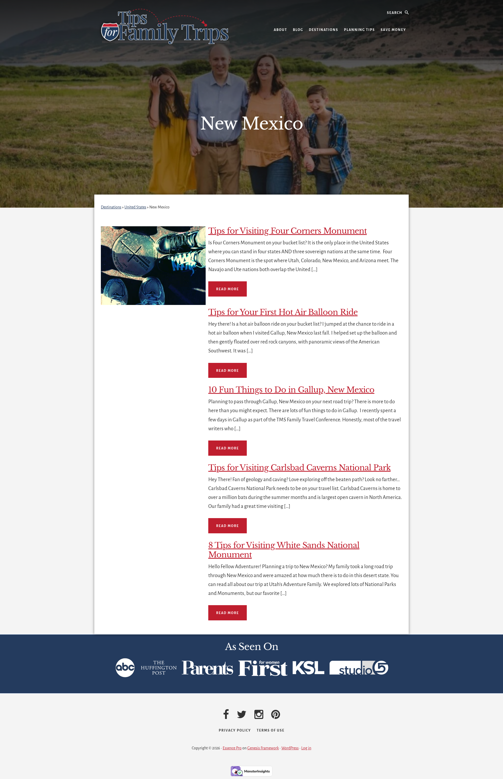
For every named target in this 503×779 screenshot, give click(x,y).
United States (135, 207)
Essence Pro (232, 748)
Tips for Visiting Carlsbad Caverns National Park (299, 467)
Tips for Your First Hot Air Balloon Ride (283, 312)
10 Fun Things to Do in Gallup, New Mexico (291, 390)
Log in (306, 748)
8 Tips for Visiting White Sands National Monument (283, 550)
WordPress (290, 748)
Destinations (111, 207)
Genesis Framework (263, 748)
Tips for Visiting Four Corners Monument (287, 231)
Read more (227, 289)
